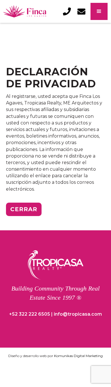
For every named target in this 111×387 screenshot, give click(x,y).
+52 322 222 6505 (29, 314)
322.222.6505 (71, 13)
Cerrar (23, 209)
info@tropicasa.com (86, 13)
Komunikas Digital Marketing (78, 356)
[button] (99, 11)
